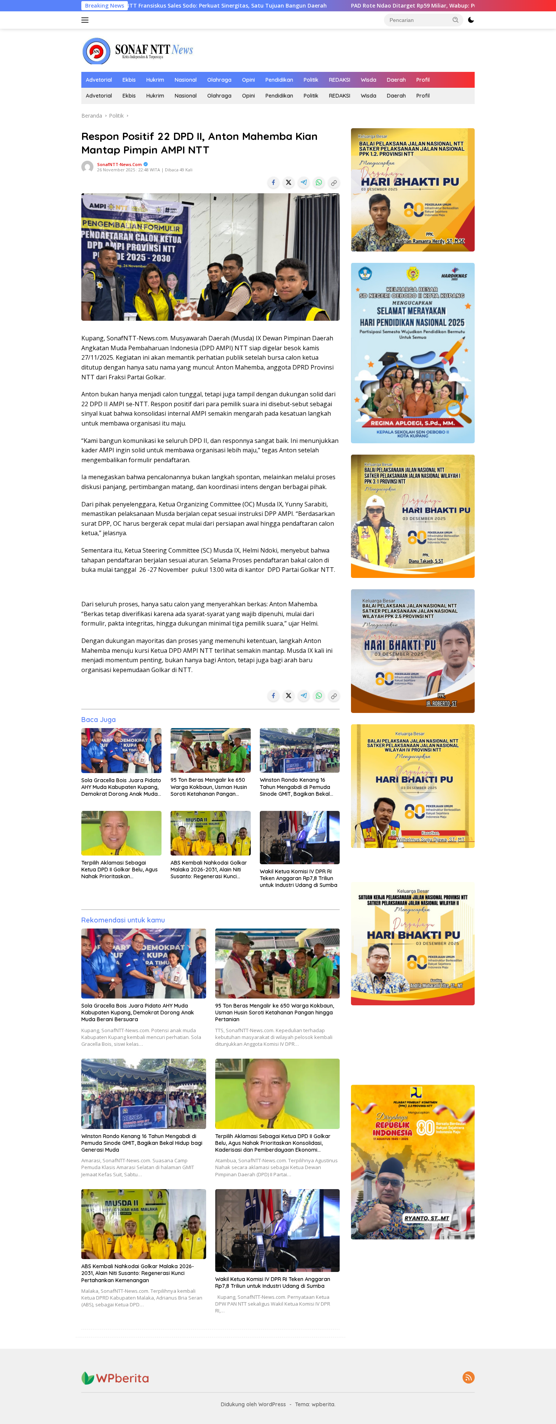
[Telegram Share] (303, 182)
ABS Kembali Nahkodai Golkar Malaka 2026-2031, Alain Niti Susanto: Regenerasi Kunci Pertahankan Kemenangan (209, 869)
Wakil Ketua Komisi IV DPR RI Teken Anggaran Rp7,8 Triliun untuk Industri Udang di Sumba (298, 878)
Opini (248, 79)
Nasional (186, 79)
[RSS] (469, 1378)
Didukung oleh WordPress (253, 1404)
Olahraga (219, 79)
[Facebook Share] (273, 182)
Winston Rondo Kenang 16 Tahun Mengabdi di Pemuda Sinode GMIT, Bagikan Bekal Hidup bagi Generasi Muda (295, 786)
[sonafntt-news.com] (138, 49)
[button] (455, 20)
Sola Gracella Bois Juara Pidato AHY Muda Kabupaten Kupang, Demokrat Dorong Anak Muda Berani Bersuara (121, 787)
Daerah (396, 79)
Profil (423, 79)
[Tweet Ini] (288, 182)
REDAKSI (339, 79)
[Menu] (86, 20)
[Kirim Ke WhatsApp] (319, 182)
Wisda (368, 79)
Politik (311, 79)
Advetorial (99, 79)
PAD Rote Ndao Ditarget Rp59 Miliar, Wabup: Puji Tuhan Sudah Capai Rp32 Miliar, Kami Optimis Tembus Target (390, 5)
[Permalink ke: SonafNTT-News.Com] (87, 166)
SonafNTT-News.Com (119, 164)
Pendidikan (279, 79)
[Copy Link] (334, 182)
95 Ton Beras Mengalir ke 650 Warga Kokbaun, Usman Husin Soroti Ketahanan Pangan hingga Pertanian (209, 786)
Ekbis (129, 79)
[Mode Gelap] (471, 20)
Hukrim (155, 79)
